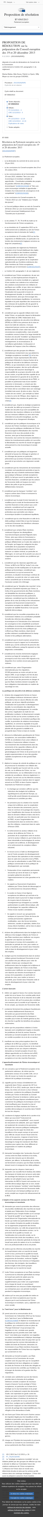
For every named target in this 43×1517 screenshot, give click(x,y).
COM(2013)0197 (33, 267)
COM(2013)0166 (22, 186)
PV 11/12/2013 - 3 (15, 110)
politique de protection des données (19, 1507)
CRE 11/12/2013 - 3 (15, 112)
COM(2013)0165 (22, 193)
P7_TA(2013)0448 (12, 1457)
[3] (30, 355)
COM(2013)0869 (12, 1321)
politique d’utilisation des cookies (19, 1510)
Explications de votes (16, 123)
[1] (34, 232)
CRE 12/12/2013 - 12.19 (17, 121)
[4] (10, 401)
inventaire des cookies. (21, 1513)
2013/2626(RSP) (20, 83)
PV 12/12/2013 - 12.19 (16, 119)
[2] (21, 243)
